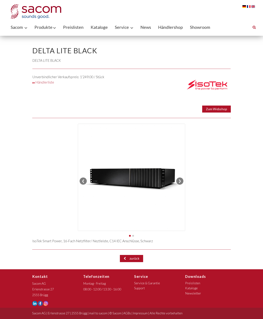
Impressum (140, 313)
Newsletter (193, 293)
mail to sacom (98, 313)
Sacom (17, 27)
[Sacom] (34, 11)
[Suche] (254, 27)
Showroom (200, 27)
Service (122, 27)
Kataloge (99, 27)
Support (139, 288)
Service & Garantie (147, 283)
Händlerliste (44, 82)
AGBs (127, 313)
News (145, 27)
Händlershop (170, 27)
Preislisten (73, 27)
